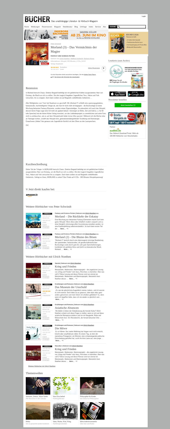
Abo (104, 27)
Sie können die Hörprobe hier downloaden (67, 77)
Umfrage (83, 27)
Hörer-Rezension (94, 68)
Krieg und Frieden (65, 266)
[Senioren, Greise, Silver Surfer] (38, 394)
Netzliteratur (67, 27)
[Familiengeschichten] (65, 419)
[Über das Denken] (92, 394)
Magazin (57, 27)
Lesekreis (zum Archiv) (119, 60)
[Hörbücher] (115, 130)
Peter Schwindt (56, 44)
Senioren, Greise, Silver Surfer (37, 396)
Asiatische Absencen (67, 307)
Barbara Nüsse (89, 59)
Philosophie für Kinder (88, 396)
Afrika (28, 422)
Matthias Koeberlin (77, 59)
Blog (76, 27)
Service (98, 27)
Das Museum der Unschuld (71, 287)
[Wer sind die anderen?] (38, 419)
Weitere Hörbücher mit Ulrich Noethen (41, 366)
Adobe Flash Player (90, 74)
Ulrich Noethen (65, 59)
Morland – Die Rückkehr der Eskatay (76, 216)
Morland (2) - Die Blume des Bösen (76, 237)
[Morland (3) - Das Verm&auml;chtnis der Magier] (37, 64)
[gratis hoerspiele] (127, 118)
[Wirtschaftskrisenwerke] (92, 419)
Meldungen (35, 27)
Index (91, 27)
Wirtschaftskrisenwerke (88, 422)
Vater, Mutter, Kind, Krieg (62, 422)
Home (26, 27)
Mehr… (62, 229)
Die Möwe (61, 328)
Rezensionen (47, 27)
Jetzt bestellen (127, 105)
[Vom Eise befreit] (65, 394)
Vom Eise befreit (59, 396)
